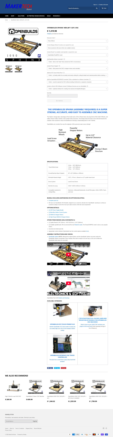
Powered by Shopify (21, 434)
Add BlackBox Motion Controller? (55, 59)
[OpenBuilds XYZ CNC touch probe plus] (62, 321)
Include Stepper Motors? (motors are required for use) (60, 45)
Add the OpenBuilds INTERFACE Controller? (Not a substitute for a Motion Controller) (68, 79)
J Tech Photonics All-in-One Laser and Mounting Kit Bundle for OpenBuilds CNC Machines (93, 320)
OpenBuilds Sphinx (53, 236)
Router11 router (78, 224)
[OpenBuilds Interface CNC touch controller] (62, 352)
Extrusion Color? (51, 37)
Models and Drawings (63, 298)
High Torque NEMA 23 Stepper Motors (60, 217)
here (87, 231)
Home (6, 16)
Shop (12, 16)
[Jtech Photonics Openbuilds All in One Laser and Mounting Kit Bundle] (93, 311)
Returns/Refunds (37, 428)
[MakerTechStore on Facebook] (103, 428)
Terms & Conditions (19, 428)
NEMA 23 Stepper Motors (56, 214)
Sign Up (35, 421)
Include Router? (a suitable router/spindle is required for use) (62, 52)
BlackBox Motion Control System (58, 212)
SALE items (21, 16)
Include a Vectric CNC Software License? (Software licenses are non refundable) (66, 86)
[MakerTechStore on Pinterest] (106, 428)
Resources (56, 16)
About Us (12, 428)
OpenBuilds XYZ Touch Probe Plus (62, 324)
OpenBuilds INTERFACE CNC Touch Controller (62, 356)
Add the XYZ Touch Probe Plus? (55, 72)
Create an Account (103, 4)
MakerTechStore (12, 434)
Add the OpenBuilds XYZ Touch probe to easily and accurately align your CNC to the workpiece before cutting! (62, 328)
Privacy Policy (8, 430)
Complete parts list (53, 200)
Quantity (49, 92)
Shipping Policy (29, 428)
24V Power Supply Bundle (56, 210)
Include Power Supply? (52, 66)
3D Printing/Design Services (36, 16)
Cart (105, 8)
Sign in (95, 4)
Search (6, 428)
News (49, 16)
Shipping (49, 33)
